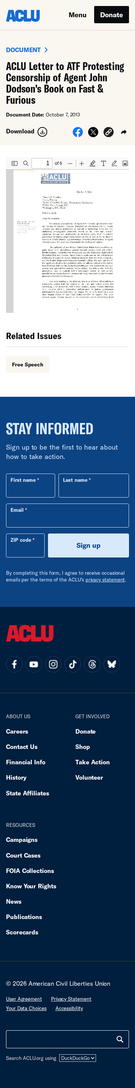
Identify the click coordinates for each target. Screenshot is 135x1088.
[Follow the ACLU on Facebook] (14, 664)
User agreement (24, 999)
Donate (111, 14)
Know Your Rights (31, 885)
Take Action (92, 761)
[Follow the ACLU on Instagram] (53, 664)
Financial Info (25, 761)
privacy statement (105, 580)
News (13, 901)
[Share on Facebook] (78, 134)
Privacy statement (71, 999)
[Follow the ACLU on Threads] (92, 664)
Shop (82, 746)
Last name (75, 480)
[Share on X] (93, 134)
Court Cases (23, 855)
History (16, 777)
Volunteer (89, 777)
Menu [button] (78, 14)
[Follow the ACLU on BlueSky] (112, 664)
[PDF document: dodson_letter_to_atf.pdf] (67, 235)
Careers (17, 731)
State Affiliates (27, 793)
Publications (24, 916)
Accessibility (69, 1008)
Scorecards (22, 932)
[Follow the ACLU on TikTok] (72, 664)
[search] (120, 1039)
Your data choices (26, 1008)
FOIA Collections (30, 870)
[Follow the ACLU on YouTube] (34, 664)
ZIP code (20, 540)
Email (17, 510)
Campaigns (22, 839)
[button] (109, 133)
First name (23, 480)
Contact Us (22, 746)
